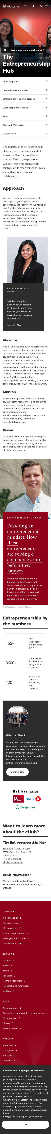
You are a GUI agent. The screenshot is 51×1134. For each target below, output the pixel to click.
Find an (10, 928)
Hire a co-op (14, 933)
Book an (10, 1028)
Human (12, 980)
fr (25, 6)
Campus (10, 1008)
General (11, 923)
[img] (11, 6)
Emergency (14, 938)
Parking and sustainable (23, 1013)
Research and (15, 986)
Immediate (13, 943)
